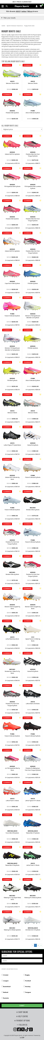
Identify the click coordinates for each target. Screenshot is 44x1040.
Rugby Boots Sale (29, 25)
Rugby (27, 975)
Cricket (5, 975)
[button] (3, 6)
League (5, 981)
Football (28, 981)
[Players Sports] (22, 6)
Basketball (7, 986)
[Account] (37, 6)
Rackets (6, 998)
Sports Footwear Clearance (15, 25)
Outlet (3, 25)
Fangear (28, 992)
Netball (5, 992)
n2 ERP (22, 1037)
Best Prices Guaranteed (22, 2)
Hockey (27, 986)
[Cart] (41, 6)
